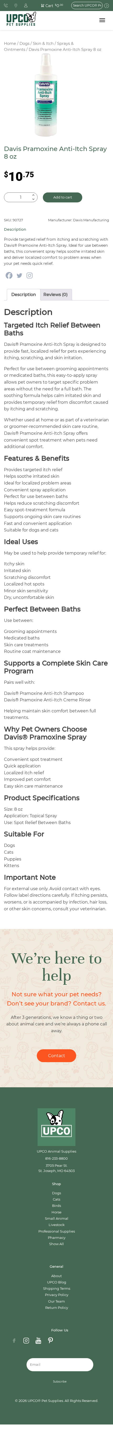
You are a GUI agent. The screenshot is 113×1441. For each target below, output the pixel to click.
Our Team (56, 1301)
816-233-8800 (56, 1158)
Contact (56, 1055)
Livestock (57, 1225)
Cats (56, 1199)
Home (10, 43)
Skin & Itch (43, 43)
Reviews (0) (55, 294)
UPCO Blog (56, 1282)
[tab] (23, 294)
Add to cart (62, 197)
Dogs (24, 43)
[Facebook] (9, 275)
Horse (56, 1212)
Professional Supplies (56, 1231)
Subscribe (59, 1381)
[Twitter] (19, 275)
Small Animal (56, 1218)
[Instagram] (29, 275)
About (56, 1276)
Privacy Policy (56, 1295)
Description (23, 294)
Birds (56, 1206)
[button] (49, 5)
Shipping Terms (56, 1289)
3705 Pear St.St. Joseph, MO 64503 (56, 1168)
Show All (56, 1244)
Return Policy (56, 1308)
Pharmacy (56, 1238)
